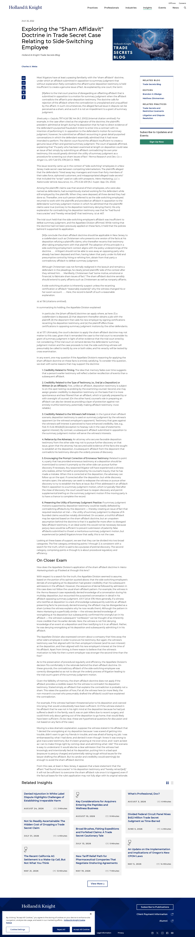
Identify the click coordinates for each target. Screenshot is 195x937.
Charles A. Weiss (29, 66)
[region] (48, 923)
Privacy (121, 933)
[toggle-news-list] (172, 783)
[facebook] (167, 933)
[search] (185, 8)
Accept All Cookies (81, 929)
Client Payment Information (152, 914)
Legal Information (104, 933)
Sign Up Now (157, 142)
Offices (172, 3)
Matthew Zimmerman (153, 98)
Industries (130, 8)
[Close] (91, 914)
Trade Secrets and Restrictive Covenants (153, 109)
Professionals (111, 8)
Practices (92, 8)
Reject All (61, 929)
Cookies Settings (17, 929)
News (176, 8)
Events (162, 8)
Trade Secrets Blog (152, 84)
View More (97, 883)
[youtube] (172, 933)
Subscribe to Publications (155, 907)
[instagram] (162, 933)
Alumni (163, 921)
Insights (147, 8)
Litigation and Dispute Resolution (154, 116)
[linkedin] (152, 933)
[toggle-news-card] (167, 783)
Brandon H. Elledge (152, 94)
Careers (182, 3)
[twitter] (157, 933)
